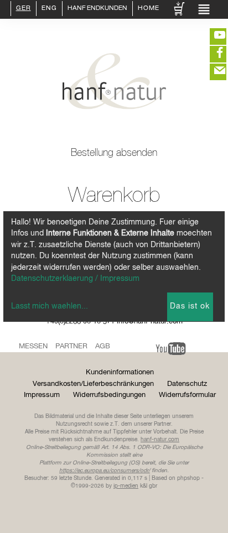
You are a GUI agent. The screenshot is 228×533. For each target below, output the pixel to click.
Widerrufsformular (187, 395)
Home (148, 9)
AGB (102, 346)
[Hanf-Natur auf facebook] (211, 54)
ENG (49, 9)
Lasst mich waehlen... (49, 306)
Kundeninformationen (120, 372)
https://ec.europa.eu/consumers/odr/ (104, 470)
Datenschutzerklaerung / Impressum (75, 279)
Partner (71, 346)
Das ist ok (190, 306)
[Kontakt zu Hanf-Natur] (211, 72)
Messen (33, 346)
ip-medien (125, 486)
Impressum (42, 395)
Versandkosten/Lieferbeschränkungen (93, 384)
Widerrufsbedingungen (109, 395)
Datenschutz (187, 384)
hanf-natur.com (160, 439)
